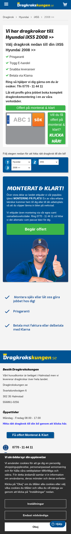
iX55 (36, 17)
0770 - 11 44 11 (45, 216)
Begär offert (35, 229)
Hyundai (24, 17)
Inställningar (35, 503)
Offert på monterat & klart (35, 108)
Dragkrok (8, 17)
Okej (35, 526)
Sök (38, 119)
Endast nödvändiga (35, 515)
